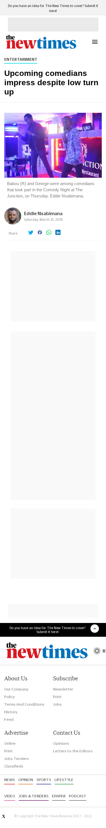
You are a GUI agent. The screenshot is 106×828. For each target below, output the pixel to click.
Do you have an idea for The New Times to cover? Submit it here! (47, 629)
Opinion (25, 779)
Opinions (61, 743)
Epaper (59, 796)
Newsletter (63, 689)
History (10, 712)
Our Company (16, 689)
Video (9, 796)
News (9, 779)
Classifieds (13, 766)
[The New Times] (40, 48)
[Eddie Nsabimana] (12, 222)
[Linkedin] (57, 233)
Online (10, 743)
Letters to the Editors (73, 751)
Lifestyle (64, 779)
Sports (43, 779)
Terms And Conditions (24, 704)
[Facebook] (39, 233)
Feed (9, 719)
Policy (9, 696)
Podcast (77, 796)
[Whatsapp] (48, 233)
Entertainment (20, 59)
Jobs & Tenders (34, 796)
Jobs (57, 704)
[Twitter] (30, 233)
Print (57, 696)
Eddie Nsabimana (43, 213)
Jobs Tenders (16, 758)
